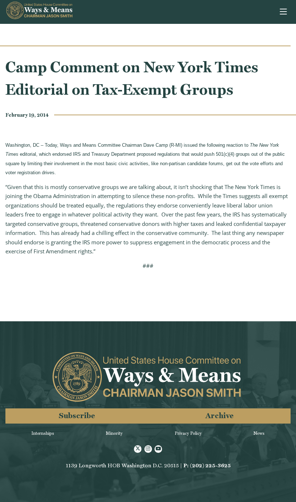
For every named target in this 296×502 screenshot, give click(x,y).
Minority (114, 433)
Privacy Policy (188, 433)
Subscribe (77, 415)
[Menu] (284, 12)
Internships (42, 433)
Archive (219, 415)
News (259, 433)
